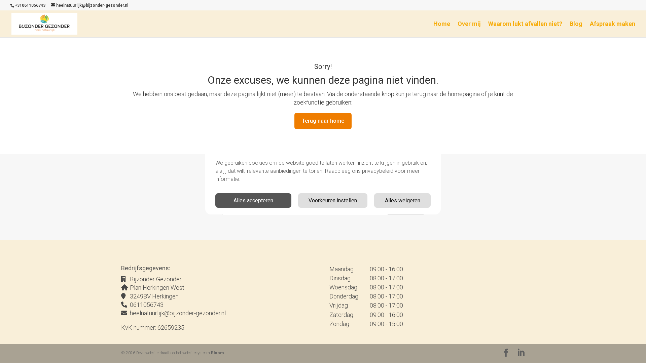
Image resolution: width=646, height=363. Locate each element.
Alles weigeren (402, 200)
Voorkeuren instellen (333, 200)
